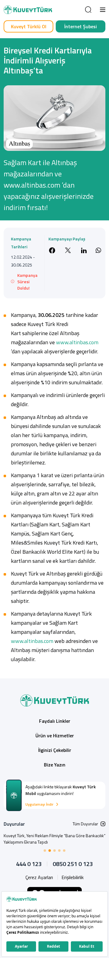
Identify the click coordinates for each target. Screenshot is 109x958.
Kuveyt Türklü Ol (28, 26)
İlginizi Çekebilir (54, 750)
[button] (102, 9)
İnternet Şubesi (80, 26)
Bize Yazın (54, 764)
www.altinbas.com (77, 342)
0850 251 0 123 (73, 864)
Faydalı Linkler (54, 721)
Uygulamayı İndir (39, 804)
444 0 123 (29, 864)
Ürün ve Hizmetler (54, 735)
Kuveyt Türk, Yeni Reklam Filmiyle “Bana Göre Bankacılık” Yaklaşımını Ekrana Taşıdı (54, 838)
